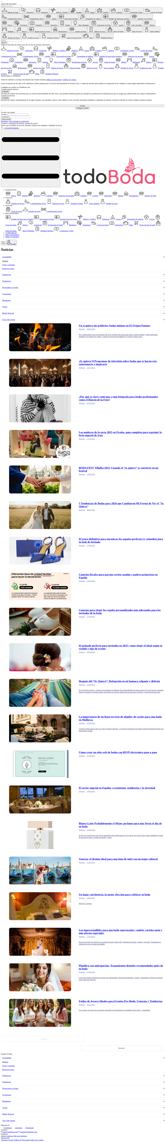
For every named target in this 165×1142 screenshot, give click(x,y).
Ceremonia (6, 294)
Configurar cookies (82, 108)
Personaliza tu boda (10, 287)
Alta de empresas (7, 1136)
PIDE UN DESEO (12, 237)
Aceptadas (5, 91)
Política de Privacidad (21, 1140)
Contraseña (5, 117)
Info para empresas (20, 1136)
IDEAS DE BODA (12, 235)
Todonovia (6, 275)
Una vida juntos (8, 319)
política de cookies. (70, 80)
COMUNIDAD (11, 233)
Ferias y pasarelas (8, 265)
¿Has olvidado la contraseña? (18, 121)
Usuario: (4, 114)
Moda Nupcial (8, 313)
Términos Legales (7, 1140)
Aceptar (82, 106)
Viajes (4, 307)
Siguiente (121, 1048)
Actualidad (6, 257)
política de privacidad (53, 80)
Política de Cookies (37, 1140)
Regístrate (4, 121)
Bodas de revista (8, 269)
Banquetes (6, 300)
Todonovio (6, 281)
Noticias (5, 261)
